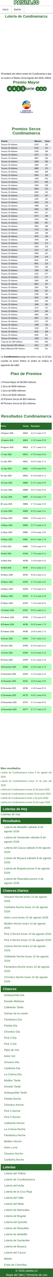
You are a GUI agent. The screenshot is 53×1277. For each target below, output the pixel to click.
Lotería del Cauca (15, 1252)
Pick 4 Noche (12, 1110)
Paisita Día (10, 1025)
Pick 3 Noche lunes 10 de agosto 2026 (27, 933)
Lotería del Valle (14, 1197)
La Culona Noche (14, 1129)
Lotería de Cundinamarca (19, 1179)
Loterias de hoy (10, 814)
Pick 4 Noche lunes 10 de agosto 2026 (27, 940)
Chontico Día (12, 1031)
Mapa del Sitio (15, 1274)
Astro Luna (10, 1147)
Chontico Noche (14, 1104)
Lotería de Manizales (17, 1209)
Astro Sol (9, 1056)
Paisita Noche (12, 1098)
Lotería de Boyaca (15, 1246)
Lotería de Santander (17, 1240)
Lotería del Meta (14, 1203)
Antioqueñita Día (14, 995)
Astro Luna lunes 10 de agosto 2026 (26, 917)
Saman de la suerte (16, 1013)
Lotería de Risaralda (16, 1228)
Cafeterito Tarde (13, 1007)
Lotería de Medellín (15, 1234)
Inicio (5, 9)
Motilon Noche (13, 1141)
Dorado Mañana (14, 1001)
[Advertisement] (26, 45)
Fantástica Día (13, 1019)
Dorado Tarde (12, 1086)
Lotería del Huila (14, 1185)
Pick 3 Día (10, 1043)
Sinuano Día (11, 1062)
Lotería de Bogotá (15, 1216)
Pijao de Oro (11, 1049)
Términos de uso (36, 1274)
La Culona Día (13, 1074)
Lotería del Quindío (15, 1222)
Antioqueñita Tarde (15, 1092)
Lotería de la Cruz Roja (18, 1191)
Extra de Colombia (15, 1264)
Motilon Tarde (12, 1080)
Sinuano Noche (13, 1153)
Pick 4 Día (10, 1037)
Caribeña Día (12, 1068)
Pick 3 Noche (12, 1116)
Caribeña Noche (14, 1159)
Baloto (17, 9)
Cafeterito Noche (14, 1123)
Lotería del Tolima (15, 1173)
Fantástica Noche (15, 1135)
